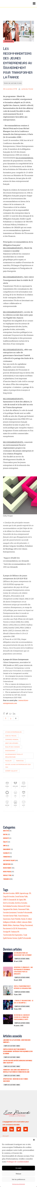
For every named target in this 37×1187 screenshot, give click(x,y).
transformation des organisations (13, 935)
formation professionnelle (24, 912)
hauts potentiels (15, 919)
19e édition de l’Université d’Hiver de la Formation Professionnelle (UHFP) (22, 1017)
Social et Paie (7, 875)
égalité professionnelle (24, 938)
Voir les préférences (18, 1179)
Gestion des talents (9, 860)
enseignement (10, 750)
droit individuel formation (10, 906)
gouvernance (6, 919)
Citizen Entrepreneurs (13, 732)
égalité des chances (12, 747)
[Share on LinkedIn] (14, 714)
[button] (34, 1140)
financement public (23, 909)
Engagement (6, 849)
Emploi (5, 845)
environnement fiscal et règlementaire (14, 756)
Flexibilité (6, 853)
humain (23, 919)
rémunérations (22, 928)
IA (26, 919)
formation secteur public (10, 915)
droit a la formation (8, 903)
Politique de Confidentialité (18, 1162)
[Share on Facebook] (4, 714)
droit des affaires (11, 743)
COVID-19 (5, 899)
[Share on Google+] (10, 714)
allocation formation (9, 893)
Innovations (6, 864)
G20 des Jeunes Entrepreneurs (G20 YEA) (18, 766)
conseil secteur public (21, 896)
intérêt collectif (11, 771)
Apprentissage (24, 893)
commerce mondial (11, 739)
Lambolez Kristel (27, 89)
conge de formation (8, 896)
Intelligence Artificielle (9, 922)
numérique (16, 925)
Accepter (19, 1168)
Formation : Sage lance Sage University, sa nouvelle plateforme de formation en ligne (16, 1071)
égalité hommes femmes (10, 938)
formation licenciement (10, 912)
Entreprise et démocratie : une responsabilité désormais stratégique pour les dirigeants (23, 970)
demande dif (12, 899)
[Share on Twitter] (7, 714)
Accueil (6, 1136)
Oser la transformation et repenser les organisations (22, 987)
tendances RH (15, 931)
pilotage (22, 925)
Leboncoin (24, 922)
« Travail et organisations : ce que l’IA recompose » (23, 1001)
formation (20, 760)
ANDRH (17, 893)
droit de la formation (21, 903)
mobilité (5, 925)
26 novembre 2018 (10, 89)
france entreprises (23, 915)
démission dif (22, 906)
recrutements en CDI (9, 928)
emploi (28, 906)
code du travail (11, 736)
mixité (29, 922)
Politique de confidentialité (18, 1184)
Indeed (30, 919)
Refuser (18, 1174)
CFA (30, 893)
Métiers (10, 925)
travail (25, 935)
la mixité (18, 922)
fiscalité (8, 760)
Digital (5, 834)
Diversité (6, 838)
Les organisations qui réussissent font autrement (23, 954)
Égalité (5, 842)
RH (16, 928)
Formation (6, 857)
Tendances (6, 879)
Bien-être (6, 831)
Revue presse (7, 871)
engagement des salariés (10, 909)
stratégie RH (6, 931)
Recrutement (7, 868)
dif (17, 899)
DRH (24, 899)
